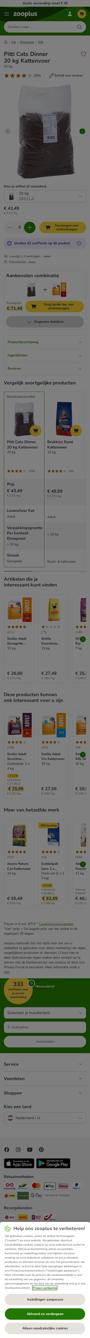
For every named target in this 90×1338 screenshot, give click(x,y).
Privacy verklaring (45, 1288)
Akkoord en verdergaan (45, 1314)
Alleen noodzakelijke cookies (45, 1328)
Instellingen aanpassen (45, 1299)
